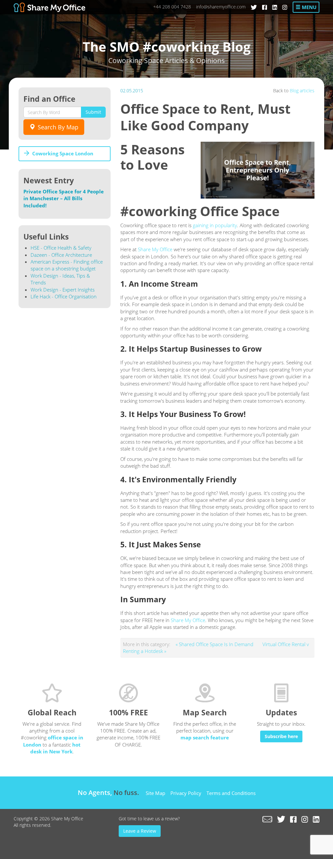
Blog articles (302, 90)
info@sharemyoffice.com (221, 7)
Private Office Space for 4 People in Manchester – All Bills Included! (63, 198)
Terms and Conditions (231, 793)
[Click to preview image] (257, 170)
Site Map (155, 793)
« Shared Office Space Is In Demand (215, 644)
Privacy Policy (185, 793)
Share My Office (155, 249)
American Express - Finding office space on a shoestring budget (67, 265)
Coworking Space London (62, 153)
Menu (308, 7)
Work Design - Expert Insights (63, 289)
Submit (93, 112)
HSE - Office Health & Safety (61, 247)
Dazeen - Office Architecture (61, 255)
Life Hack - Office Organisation (64, 296)
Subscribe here (281, 736)
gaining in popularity (215, 225)
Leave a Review (139, 831)
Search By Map (57, 127)
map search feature (204, 737)
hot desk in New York (55, 748)
